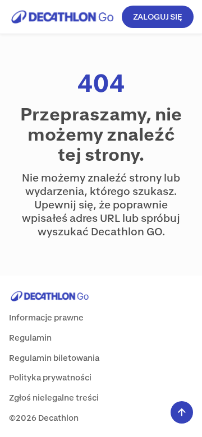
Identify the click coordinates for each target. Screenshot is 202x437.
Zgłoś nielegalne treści (54, 397)
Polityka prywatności (50, 377)
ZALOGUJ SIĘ (157, 16)
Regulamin (30, 337)
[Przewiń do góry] (182, 412)
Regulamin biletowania (54, 357)
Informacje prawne (46, 317)
